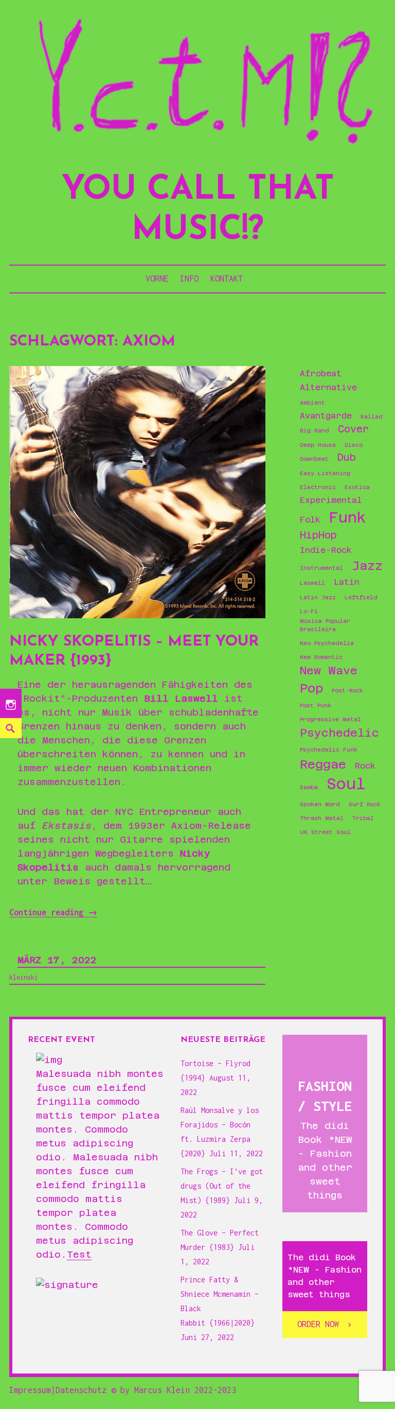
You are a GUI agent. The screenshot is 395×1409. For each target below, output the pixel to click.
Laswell (312, 583)
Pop (311, 688)
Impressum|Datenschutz (57, 1390)
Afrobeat (321, 373)
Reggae (323, 764)
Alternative (328, 387)
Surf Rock (365, 804)
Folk (310, 520)
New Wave (328, 670)
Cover (353, 429)
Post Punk (315, 705)
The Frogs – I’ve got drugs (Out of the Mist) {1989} (222, 1186)
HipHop (318, 535)
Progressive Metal (330, 719)
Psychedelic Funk (328, 749)
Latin (347, 582)
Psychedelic (339, 732)
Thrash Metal (322, 818)
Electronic (318, 487)
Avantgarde (326, 416)
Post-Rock (347, 690)
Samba (309, 787)
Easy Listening (325, 473)
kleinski (23, 977)
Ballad (372, 416)
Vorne (157, 278)
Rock (365, 766)
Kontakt (226, 278)
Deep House (318, 445)
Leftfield (361, 597)
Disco (354, 445)
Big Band (314, 430)
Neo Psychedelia (327, 643)
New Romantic (321, 657)
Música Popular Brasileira (325, 625)
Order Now (318, 1324)
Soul (346, 784)
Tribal (363, 818)
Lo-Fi (309, 611)
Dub (346, 457)
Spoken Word (320, 804)
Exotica (357, 487)
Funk (347, 517)
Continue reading (53, 912)
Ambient (312, 402)
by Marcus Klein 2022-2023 (178, 1390)
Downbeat (314, 459)
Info (189, 278)
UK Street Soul (325, 832)
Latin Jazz (318, 597)
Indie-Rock (326, 550)
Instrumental (321, 568)
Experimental (331, 500)
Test (79, 1254)
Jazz (367, 565)
